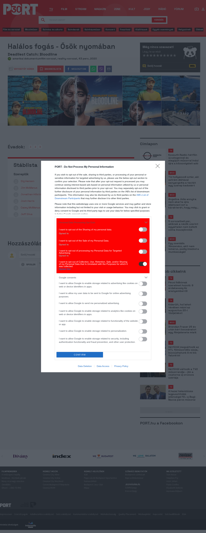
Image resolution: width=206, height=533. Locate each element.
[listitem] (103, 222)
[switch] (143, 229)
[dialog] (103, 266)
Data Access (103, 366)
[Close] (159, 167)
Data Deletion (85, 366)
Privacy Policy (121, 366)
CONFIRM (80, 355)
